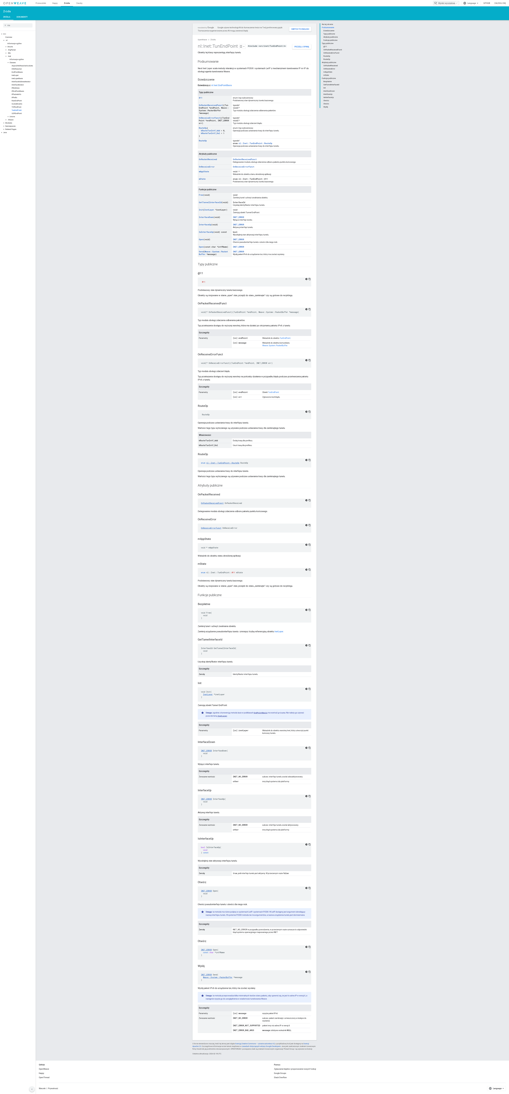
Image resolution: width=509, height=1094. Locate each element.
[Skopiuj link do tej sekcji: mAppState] (213, 539)
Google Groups (280, 1073)
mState (202, 179)
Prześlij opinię (301, 47)
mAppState (204, 171)
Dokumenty (22, 17)
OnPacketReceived (208, 159)
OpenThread (44, 1077)
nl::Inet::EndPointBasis (221, 85)
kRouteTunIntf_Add (210, 130)
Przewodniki (41, 3)
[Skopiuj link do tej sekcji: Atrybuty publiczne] (225, 485)
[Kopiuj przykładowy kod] (309, 279)
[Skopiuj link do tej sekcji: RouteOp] (210, 406)
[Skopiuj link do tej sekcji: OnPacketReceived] (222, 494)
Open (201, 239)
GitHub (486, 3)
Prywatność (53, 1088)
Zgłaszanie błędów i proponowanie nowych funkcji (295, 1069)
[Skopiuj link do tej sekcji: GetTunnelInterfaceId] (225, 639)
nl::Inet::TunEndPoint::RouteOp (255, 143)
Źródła (67, 3)
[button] (18, 34)
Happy (55, 3)
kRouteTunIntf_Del (210, 133)
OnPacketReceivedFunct (211, 105)
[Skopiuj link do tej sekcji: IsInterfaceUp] (216, 838)
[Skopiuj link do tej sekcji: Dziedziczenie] (217, 79)
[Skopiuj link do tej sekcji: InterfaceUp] (214, 790)
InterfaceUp (205, 224)
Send (201, 251)
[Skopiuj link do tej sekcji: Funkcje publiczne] (224, 595)
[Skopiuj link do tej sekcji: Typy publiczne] (220, 264)
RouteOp (203, 128)
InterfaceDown (206, 217)
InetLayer (209, 210)
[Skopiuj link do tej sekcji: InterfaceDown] (217, 742)
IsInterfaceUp (206, 232)
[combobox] (446, 3)
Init (201, 210)
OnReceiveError (207, 166)
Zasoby (79, 3)
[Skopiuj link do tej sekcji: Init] (204, 683)
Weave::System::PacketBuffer (274, 345)
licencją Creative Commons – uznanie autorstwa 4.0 (255, 1044)
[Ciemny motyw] (306, 279)
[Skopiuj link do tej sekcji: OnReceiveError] (219, 519)
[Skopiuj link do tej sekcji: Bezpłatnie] (213, 604)
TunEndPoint (285, 338)
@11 (200, 98)
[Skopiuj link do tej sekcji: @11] (205, 273)
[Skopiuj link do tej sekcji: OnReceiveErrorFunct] (225, 354)
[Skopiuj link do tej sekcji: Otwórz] (209, 882)
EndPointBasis (260, 713)
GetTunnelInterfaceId (210, 202)
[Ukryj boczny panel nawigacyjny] (32, 1089)
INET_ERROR (238, 217)
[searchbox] (17, 25)
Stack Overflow (280, 1077)
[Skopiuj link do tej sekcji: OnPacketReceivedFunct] (229, 303)
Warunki (42, 1088)
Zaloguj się (500, 3)
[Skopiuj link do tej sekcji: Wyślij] (207, 966)
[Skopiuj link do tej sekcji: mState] (209, 564)
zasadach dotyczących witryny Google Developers (261, 1046)
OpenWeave (202, 40)
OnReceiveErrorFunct (209, 118)
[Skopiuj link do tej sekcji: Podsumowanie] (221, 61)
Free (201, 195)
